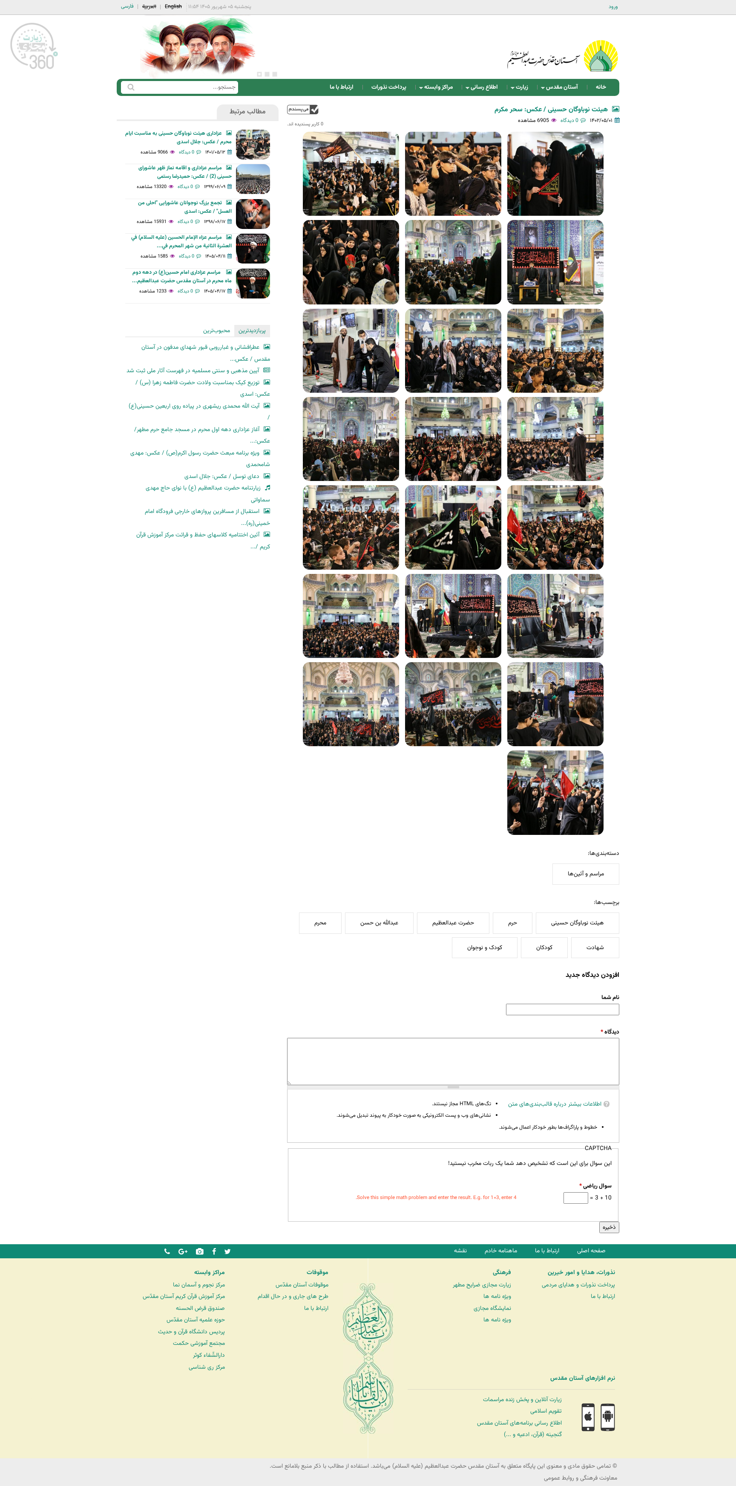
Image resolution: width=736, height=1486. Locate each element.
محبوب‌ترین (216, 330)
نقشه (460, 1250)
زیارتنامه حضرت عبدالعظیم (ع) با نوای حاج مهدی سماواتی (208, 494)
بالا (303, 109)
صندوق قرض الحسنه (200, 1308)
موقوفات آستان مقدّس (302, 1284)
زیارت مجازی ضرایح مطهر (482, 1284)
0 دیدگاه (569, 120)
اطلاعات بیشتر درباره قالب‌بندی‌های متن (554, 1104)
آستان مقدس (564, 89)
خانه (601, 87)
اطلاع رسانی (487, 89)
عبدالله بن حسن (379, 922)
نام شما (610, 997)
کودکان (544, 947)
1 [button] (274, 74)
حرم (512, 922)
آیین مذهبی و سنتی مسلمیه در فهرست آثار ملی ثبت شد (192, 370)
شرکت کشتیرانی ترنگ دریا (29, 1395)
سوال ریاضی (595, 1186)
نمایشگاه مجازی (492, 1308)
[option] (198, 47)
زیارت (524, 89)
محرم (320, 922)
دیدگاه (610, 1032)
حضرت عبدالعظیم (453, 922)
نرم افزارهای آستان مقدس (582, 1378)
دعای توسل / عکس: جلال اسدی (221, 476)
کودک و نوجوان (484, 947)
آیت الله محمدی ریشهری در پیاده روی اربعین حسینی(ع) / (199, 412)
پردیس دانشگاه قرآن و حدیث (191, 1331)
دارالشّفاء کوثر (209, 1355)
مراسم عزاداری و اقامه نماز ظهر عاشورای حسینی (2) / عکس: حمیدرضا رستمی (185, 172)
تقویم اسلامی (546, 1411)
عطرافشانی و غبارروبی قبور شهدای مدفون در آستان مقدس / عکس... (205, 353)
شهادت (595, 947)
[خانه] (562, 44)
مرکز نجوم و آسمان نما (199, 1284)
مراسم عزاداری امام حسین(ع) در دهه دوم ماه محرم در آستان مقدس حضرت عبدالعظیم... (182, 276)
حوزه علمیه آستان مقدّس (196, 1319)
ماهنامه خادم (501, 1250)
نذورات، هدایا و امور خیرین (581, 1272)
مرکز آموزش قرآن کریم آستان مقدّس (184, 1296)
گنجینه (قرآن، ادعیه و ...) (533, 1434)
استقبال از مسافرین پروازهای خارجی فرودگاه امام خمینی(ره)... (207, 517)
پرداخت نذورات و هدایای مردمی (578, 1284)
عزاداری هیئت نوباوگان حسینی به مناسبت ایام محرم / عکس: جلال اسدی (178, 137)
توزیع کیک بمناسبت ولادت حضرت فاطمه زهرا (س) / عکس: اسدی (202, 388)
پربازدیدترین (252, 330)
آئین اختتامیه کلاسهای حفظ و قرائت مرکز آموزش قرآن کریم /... (203, 540)
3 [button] (259, 74)
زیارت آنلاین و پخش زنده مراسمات (522, 1399)
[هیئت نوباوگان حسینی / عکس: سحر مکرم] (555, 174)
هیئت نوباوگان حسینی (577, 922)
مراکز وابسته (441, 89)
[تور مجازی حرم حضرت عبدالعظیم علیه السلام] (34, 69)
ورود (613, 7)
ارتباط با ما (342, 87)
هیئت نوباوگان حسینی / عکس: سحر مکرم (551, 109)
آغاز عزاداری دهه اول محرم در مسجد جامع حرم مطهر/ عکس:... (202, 435)
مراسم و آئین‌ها (586, 873)
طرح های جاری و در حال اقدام (293, 1296)
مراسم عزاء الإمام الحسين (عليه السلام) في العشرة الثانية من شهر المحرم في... (181, 241)
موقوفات (317, 1272)
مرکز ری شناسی (207, 1367)
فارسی (127, 6)
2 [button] (267, 74)
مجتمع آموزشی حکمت (199, 1343)
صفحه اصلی (591, 1250)
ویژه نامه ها (497, 1296)
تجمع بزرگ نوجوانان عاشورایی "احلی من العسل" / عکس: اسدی (185, 207)
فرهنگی (502, 1272)
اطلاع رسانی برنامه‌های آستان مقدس (519, 1423)
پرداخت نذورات (388, 87)
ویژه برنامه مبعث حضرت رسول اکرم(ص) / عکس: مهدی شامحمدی (200, 459)
